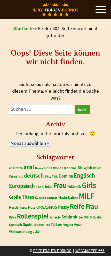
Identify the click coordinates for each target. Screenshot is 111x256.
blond (48, 168)
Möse (31, 207)
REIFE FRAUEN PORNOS (52, 251)
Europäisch (22, 185)
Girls (89, 185)
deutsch (34, 175)
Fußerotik (74, 186)
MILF (86, 196)
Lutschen (52, 197)
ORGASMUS (46, 207)
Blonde (58, 168)
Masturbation (68, 197)
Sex (80, 217)
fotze (48, 186)
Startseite (23, 28)
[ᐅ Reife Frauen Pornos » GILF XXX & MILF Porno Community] (55, 10)
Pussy (63, 207)
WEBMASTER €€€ (90, 251)
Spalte (97, 217)
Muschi (14, 207)
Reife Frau (84, 206)
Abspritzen (16, 168)
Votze (78, 225)
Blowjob (84, 167)
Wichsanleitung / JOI (24, 231)
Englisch (84, 175)
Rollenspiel (33, 216)
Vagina (68, 225)
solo (88, 217)
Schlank (69, 217)
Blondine (70, 168)
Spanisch (15, 225)
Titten (56, 224)
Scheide (55, 217)
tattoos (39, 225)
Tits (47, 225)
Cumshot (16, 176)
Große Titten (21, 197)
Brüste (97, 168)
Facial (40, 187)
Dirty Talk (51, 176)
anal (29, 167)
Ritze (12, 217)
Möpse (23, 207)
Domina (66, 176)
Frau (60, 185)
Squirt (28, 224)
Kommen (40, 197)
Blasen (39, 168)
